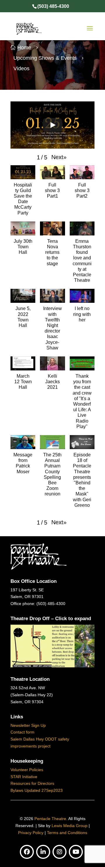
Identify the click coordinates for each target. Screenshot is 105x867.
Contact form (22, 732)
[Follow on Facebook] (27, 852)
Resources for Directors (32, 783)
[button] (58, 157)
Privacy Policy (30, 832)
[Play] (52, 125)
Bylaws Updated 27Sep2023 (36, 790)
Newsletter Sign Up (28, 725)
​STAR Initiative (23, 776)
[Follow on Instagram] (59, 852)
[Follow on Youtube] (76, 852)
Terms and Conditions (67, 832)
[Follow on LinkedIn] (43, 852)
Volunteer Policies (26, 769)
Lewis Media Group (70, 825)
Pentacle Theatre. (50, 818)
